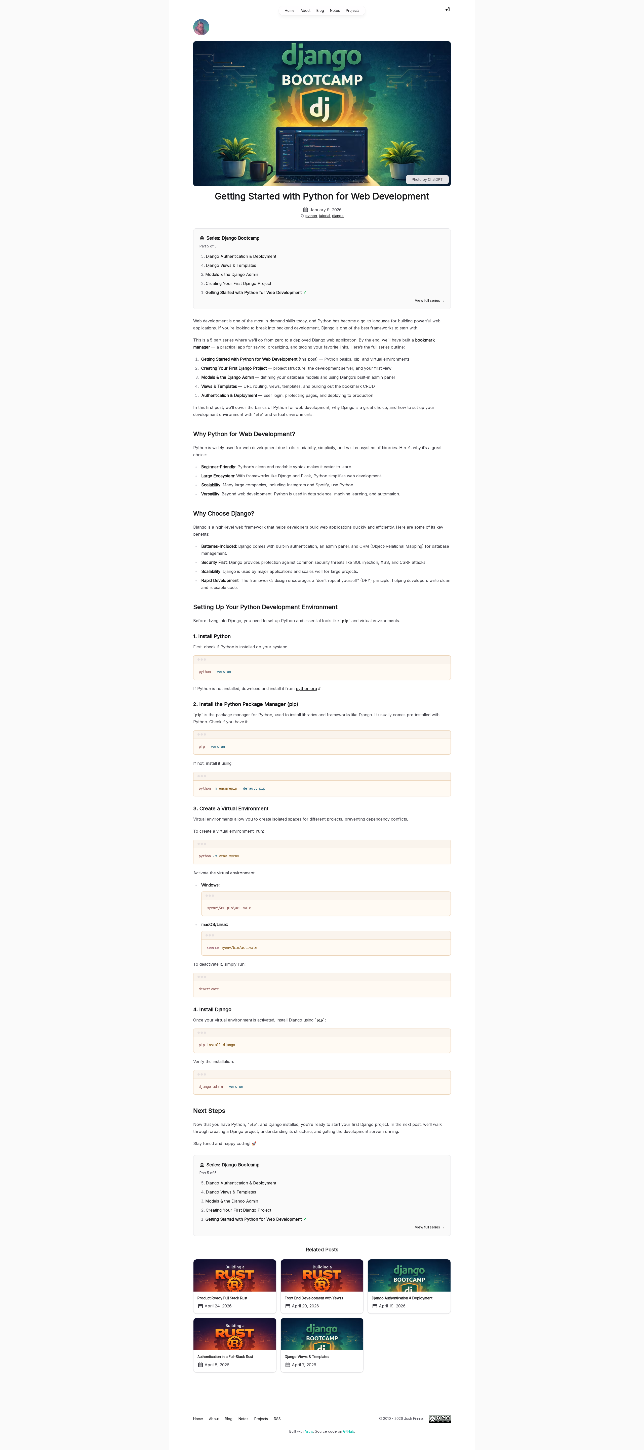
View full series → (430, 300)
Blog (320, 10)
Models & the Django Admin (231, 274)
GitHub (348, 1431)
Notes (335, 10)
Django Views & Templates (231, 265)
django (338, 216)
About (305, 10)
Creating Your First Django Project (238, 283)
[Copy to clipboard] (444, 670)
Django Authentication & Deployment (241, 256)
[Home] (201, 27)
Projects (352, 10)
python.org (306, 688)
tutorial (324, 216)
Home (290, 10)
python (311, 216)
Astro (309, 1431)
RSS (277, 1419)
